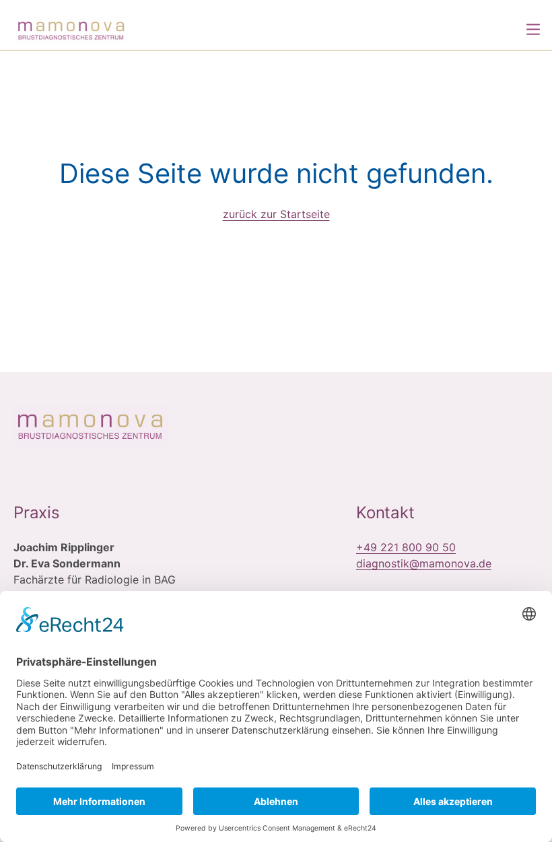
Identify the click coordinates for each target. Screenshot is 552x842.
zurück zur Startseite (276, 214)
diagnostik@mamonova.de (423, 563)
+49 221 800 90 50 (406, 547)
